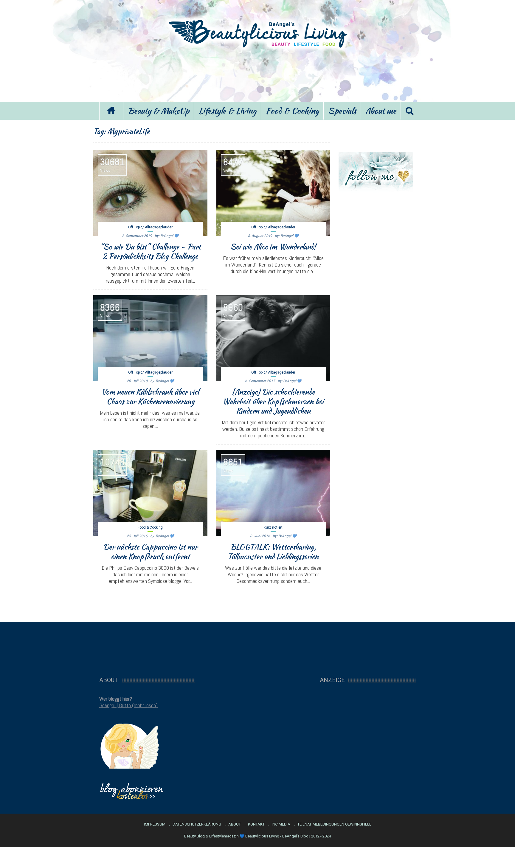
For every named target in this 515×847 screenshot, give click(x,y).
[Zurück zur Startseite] (111, 111)
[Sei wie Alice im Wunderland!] (273, 193)
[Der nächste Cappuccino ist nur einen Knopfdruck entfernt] (150, 493)
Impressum (154, 824)
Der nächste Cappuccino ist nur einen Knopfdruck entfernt (150, 551)
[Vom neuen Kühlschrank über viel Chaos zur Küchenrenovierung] (150, 338)
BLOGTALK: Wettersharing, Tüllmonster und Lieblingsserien (273, 551)
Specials (342, 111)
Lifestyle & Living (227, 111)
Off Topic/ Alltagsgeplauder (150, 227)
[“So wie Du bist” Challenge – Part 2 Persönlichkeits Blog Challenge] (150, 193)
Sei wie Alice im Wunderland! (273, 246)
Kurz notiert (273, 527)
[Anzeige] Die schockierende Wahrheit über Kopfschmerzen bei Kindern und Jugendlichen (273, 401)
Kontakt (256, 824)
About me (380, 111)
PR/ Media (281, 824)
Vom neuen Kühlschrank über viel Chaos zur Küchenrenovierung (150, 396)
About (234, 824)
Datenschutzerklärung (197, 824)
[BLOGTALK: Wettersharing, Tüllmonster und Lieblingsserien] (273, 493)
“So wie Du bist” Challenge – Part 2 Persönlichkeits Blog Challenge (150, 251)
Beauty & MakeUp (158, 111)
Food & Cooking (292, 111)
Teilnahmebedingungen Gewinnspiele (334, 824)
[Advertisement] (257, 74)
